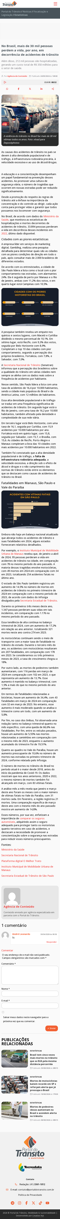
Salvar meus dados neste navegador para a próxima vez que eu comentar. (25, 1019)
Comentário (8, 963)
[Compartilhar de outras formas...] (53, 89)
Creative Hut (38, 1215)
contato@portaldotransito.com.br (36, 1189)
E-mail (5, 1000)
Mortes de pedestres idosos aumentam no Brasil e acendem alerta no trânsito (43, 1111)
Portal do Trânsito (11, 11)
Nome (5, 988)
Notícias (27, 11)
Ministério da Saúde (12, 849)
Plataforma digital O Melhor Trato (21, 861)
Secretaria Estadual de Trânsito (38, 600)
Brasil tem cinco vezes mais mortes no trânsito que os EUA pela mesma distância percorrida (43, 1059)
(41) (37, 1184)
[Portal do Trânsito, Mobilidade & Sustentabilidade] (30, 1147)
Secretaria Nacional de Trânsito (22, 365)
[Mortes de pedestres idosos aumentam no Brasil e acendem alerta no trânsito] (14, 1110)
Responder (51, 942)
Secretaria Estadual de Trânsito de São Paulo (27, 875)
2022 (4, 233)
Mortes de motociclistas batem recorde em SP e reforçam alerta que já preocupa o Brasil (43, 1085)
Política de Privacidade (30, 1194)
